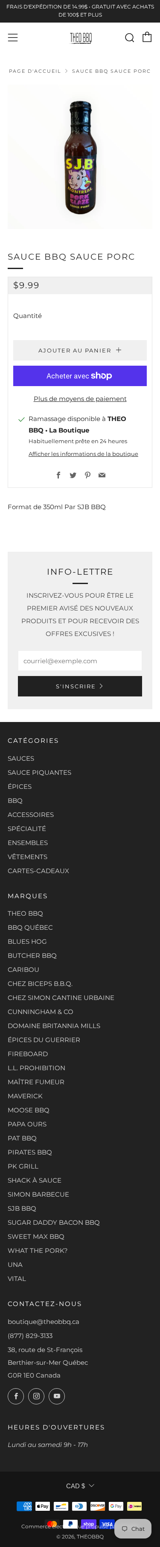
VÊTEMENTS (27, 857)
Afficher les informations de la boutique (83, 454)
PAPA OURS (27, 1124)
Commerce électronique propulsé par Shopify (80, 1526)
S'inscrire (76, 686)
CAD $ (75, 1486)
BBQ (15, 800)
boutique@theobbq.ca (43, 1322)
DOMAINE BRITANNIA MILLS (54, 1026)
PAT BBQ (22, 1138)
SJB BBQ (22, 1208)
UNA (15, 1265)
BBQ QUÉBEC (30, 927)
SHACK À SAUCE (34, 1180)
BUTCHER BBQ (32, 955)
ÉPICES (20, 786)
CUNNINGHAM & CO (40, 1012)
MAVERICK (25, 1096)
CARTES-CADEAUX (38, 871)
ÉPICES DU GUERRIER (44, 1040)
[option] (80, 157)
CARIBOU (23, 969)
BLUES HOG (27, 941)
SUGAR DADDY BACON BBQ (54, 1222)
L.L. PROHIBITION (36, 1068)
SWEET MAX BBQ (36, 1236)
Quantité (27, 316)
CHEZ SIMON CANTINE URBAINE (61, 998)
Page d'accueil (35, 71)
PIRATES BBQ (30, 1152)
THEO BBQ (25, 913)
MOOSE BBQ (28, 1110)
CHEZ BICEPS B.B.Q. (40, 984)
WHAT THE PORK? (38, 1250)
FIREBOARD (28, 1054)
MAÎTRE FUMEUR (36, 1082)
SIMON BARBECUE (38, 1194)
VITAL (17, 1279)
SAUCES (21, 758)
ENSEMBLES (28, 843)
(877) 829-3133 (30, 1336)
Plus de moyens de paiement (80, 399)
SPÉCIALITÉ (27, 829)
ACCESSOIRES (31, 815)
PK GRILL (23, 1166)
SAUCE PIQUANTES (39, 772)
